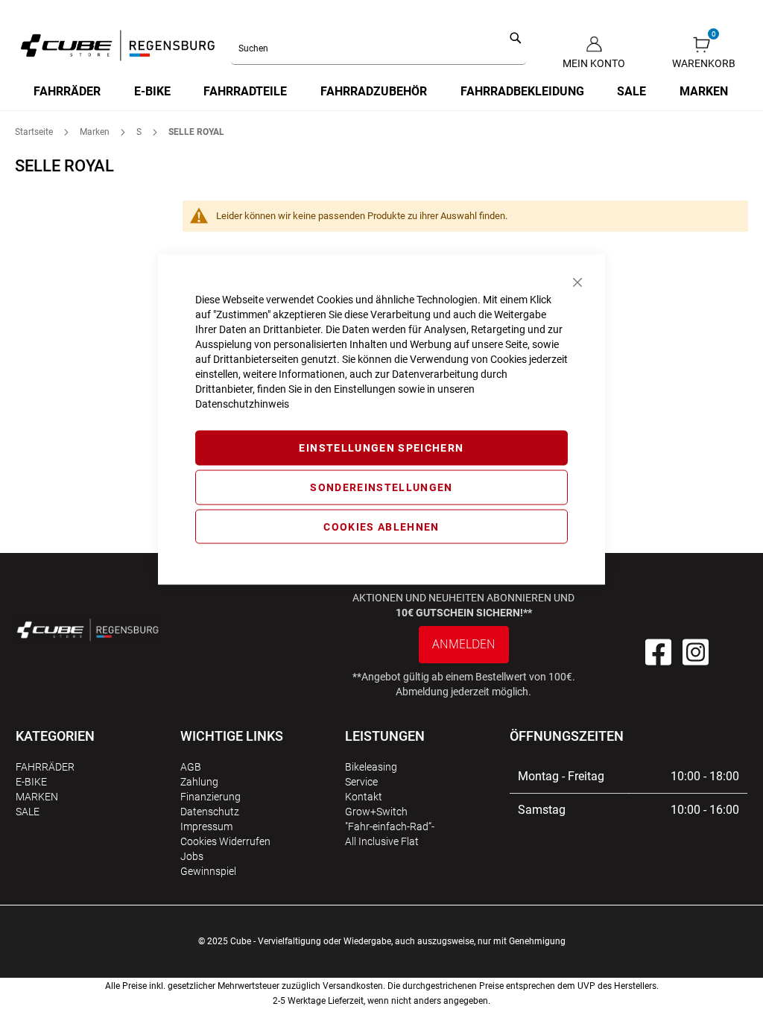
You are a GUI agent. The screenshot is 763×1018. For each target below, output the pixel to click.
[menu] (381, 91)
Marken (96, 132)
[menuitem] (68, 91)
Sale (27, 812)
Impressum (206, 826)
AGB (190, 767)
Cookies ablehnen (381, 526)
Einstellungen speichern (381, 448)
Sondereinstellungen (381, 487)
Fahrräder (45, 767)
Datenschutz (209, 812)
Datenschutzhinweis (242, 404)
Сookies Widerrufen (225, 841)
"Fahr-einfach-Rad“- (389, 826)
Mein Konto (594, 63)
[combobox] (379, 49)
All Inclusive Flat (382, 841)
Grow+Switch (376, 812)
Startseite (35, 132)
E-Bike (31, 782)
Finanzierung (210, 797)
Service (361, 782)
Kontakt (363, 797)
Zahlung (199, 782)
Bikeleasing (371, 767)
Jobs (191, 856)
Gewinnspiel (208, 871)
